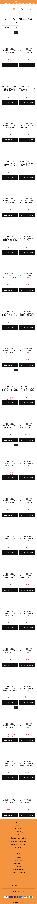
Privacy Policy (18, 832)
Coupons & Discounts (18, 873)
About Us (18, 822)
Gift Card (19, 879)
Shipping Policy (18, 860)
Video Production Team (18, 844)
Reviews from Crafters (18, 838)
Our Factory (18, 828)
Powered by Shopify (18, 902)
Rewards (18, 866)
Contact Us (18, 825)
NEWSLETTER (18, 891)
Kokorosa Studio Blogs (18, 841)
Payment (18, 857)
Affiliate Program (18, 869)
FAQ (18, 854)
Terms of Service (18, 835)
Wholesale (18, 847)
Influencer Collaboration (18, 876)
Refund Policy (18, 863)
